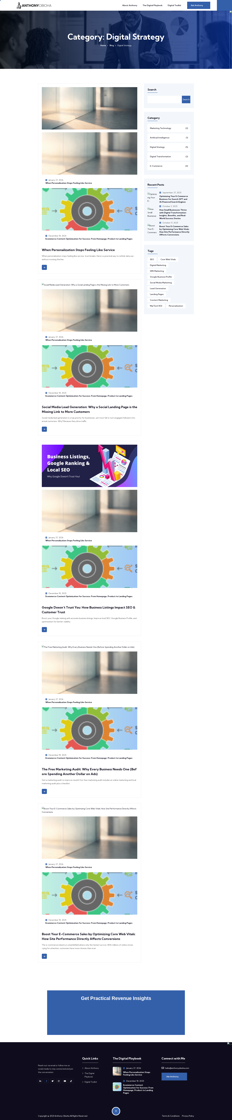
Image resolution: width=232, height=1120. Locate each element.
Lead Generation (158, 288)
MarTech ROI (156, 306)
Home (103, 45)
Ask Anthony (172, 1076)
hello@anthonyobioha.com (177, 1068)
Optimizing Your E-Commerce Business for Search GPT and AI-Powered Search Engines (173, 199)
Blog (112, 45)
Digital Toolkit (174, 5)
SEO (152, 259)
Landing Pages (157, 294)
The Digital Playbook (152, 5)
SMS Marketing (157, 271)
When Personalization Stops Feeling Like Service (68, 183)
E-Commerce (169, 166)
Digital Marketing (158, 265)
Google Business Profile (161, 277)
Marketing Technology (169, 128)
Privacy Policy (188, 1116)
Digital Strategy (169, 147)
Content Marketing (159, 300)
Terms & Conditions (171, 1116)
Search (186, 99)
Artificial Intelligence (169, 137)
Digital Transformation (169, 156)
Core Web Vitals (168, 259)
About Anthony (129, 5)
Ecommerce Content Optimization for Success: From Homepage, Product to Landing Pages (88, 239)
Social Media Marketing (161, 282)
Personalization (176, 306)
